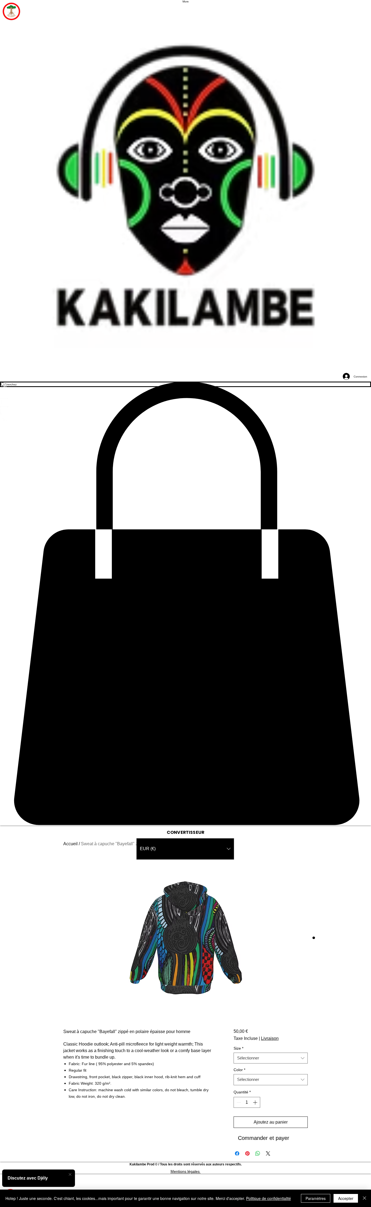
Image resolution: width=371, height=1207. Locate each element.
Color (239, 1070)
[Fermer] (364, 1198)
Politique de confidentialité (268, 1198)
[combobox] (271, 1058)
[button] (185, 603)
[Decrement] (238, 1102)
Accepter (345, 1198)
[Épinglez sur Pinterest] (247, 1153)
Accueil (70, 843)
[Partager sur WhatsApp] (257, 1153)
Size (238, 1048)
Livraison (270, 1038)
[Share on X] (268, 1153)
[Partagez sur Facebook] (237, 1153)
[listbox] (185, 849)
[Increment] (255, 1102)
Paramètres (316, 1198)
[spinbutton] (247, 1102)
